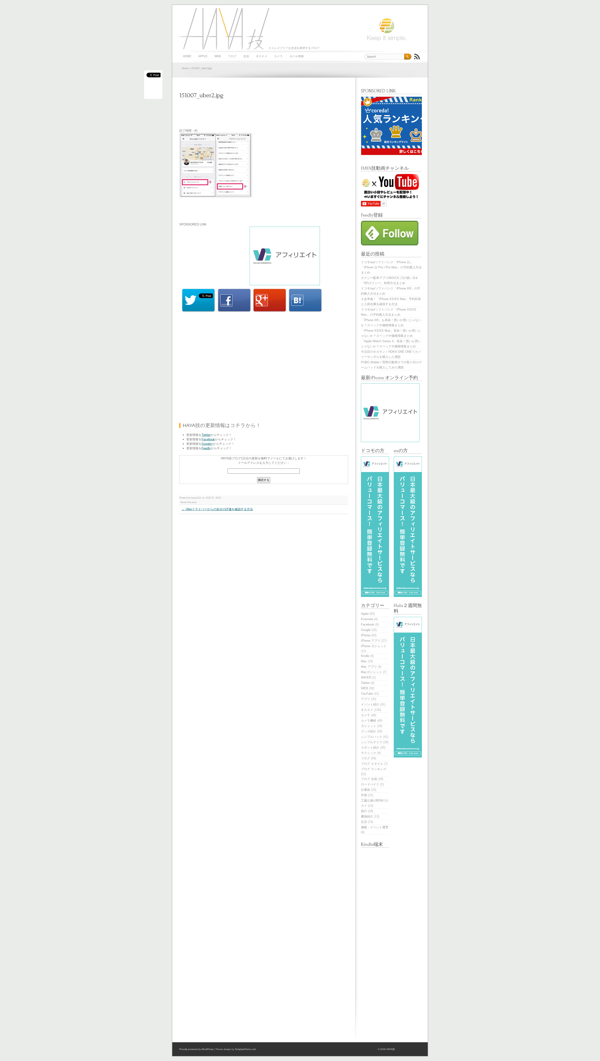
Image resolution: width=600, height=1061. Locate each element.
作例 (364, 795)
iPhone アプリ (370, 640)
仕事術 (365, 789)
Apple (202, 56)
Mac (364, 661)
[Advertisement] (264, 116)
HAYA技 (221, 28)
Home (185, 68)
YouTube (367, 693)
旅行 (364, 811)
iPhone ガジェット (373, 646)
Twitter (206, 435)
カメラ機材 (368, 720)
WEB (217, 56)
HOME (187, 56)
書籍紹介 (367, 816)
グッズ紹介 (368, 731)
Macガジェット (371, 672)
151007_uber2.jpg (201, 95)
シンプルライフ (371, 742)
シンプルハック (371, 737)
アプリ (365, 699)
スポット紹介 (370, 747)
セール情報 (297, 56)
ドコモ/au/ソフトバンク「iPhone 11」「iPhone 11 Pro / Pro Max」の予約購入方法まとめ (391, 267)
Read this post (188, 502)
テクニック (368, 753)
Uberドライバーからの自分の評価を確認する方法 (217, 509)
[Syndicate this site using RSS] (417, 56)
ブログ (232, 56)
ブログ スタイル (372, 763)
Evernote (367, 619)
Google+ (207, 444)
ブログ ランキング (373, 769)
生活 (246, 56)
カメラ (278, 56)
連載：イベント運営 (374, 827)
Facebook (208, 439)
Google (366, 630)
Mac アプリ (369, 666)
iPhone (365, 635)
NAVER (366, 677)
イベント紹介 (370, 704)
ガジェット (368, 726)
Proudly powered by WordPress (196, 1049)
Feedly (206, 448)
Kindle (365, 656)
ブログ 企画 (369, 779)
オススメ (261, 56)
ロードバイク (370, 784)
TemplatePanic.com (245, 1049)
